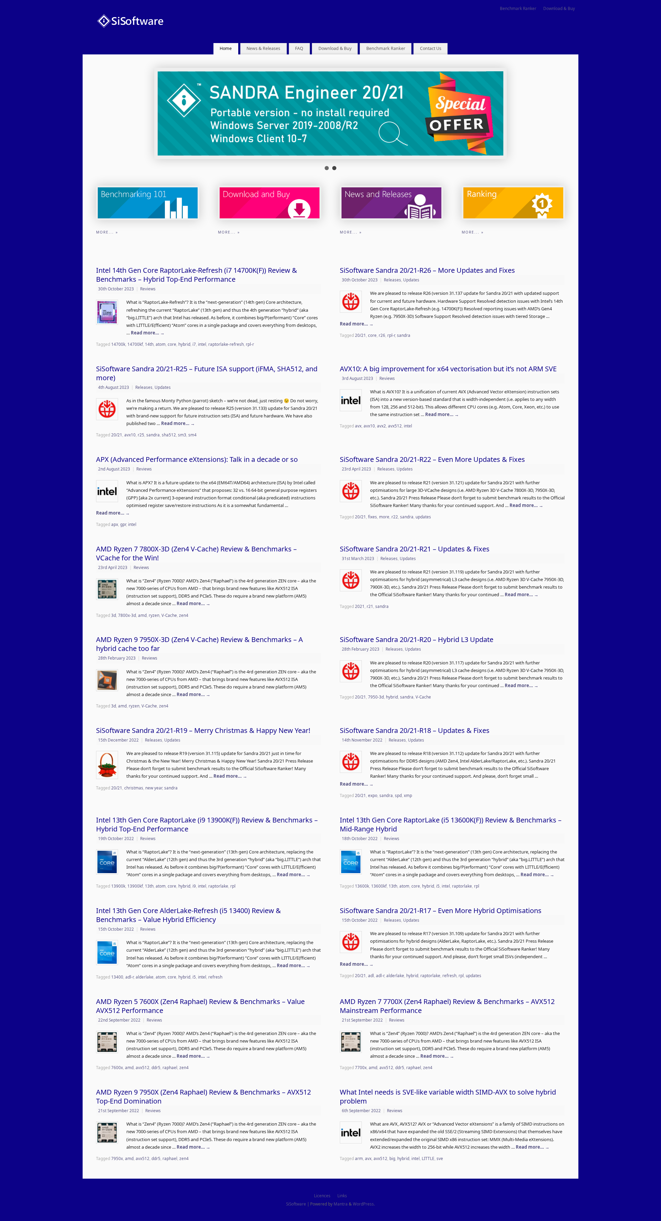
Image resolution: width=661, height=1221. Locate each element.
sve (440, 1158)
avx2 (381, 425)
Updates (411, 279)
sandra (403, 335)
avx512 (395, 425)
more (384, 516)
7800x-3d (127, 615)
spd (398, 795)
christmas (133, 787)
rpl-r (250, 344)
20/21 (360, 335)
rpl (232, 886)
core (172, 344)
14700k (118, 344)
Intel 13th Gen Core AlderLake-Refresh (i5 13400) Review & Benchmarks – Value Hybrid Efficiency (188, 915)
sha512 (169, 434)
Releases (392, 279)
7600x (117, 1067)
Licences (322, 1195)
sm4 (192, 434)
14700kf (135, 344)
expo (372, 795)
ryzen (154, 615)
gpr (123, 524)
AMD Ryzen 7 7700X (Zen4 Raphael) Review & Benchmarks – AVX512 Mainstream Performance (447, 1006)
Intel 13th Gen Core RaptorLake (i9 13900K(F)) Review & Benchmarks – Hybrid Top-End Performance (207, 824)
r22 (394, 516)
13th (149, 886)
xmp (408, 795)
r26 (382, 335)
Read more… (148, 333)
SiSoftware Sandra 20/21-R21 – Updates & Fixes (415, 548)
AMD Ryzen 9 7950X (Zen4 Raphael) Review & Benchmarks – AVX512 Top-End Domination (203, 1096)
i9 (194, 886)
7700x (361, 1067)
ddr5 (155, 1067)
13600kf (379, 886)
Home (226, 48)
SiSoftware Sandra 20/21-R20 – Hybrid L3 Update (416, 639)
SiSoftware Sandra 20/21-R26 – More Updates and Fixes (427, 270)
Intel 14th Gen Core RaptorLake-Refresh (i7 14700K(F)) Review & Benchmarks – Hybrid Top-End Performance (196, 275)
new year (153, 787)
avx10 (130, 434)
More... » (107, 232)
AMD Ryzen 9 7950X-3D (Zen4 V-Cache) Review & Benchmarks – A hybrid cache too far (199, 644)
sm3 (182, 434)
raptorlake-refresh (226, 344)
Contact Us (430, 48)
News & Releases (263, 48)
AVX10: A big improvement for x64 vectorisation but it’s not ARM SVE (448, 368)
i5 (438, 886)
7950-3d (376, 697)
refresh (215, 977)
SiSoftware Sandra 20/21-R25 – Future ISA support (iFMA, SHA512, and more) (206, 373)
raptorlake (218, 886)
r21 (370, 606)
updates (423, 516)
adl (371, 975)
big (392, 1158)
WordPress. (364, 1204)
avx (358, 425)
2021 (360, 606)
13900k (118, 886)
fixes (372, 516)
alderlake (145, 977)
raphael (169, 1067)
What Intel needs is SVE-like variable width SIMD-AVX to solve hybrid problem (448, 1096)
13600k (362, 886)
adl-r (129, 977)
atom (161, 344)
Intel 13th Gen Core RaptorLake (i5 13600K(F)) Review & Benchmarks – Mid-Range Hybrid (451, 824)
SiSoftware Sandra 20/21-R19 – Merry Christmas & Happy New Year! (203, 730)
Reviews (148, 288)
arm (359, 1158)
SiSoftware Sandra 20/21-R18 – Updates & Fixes (415, 730)
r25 (141, 434)
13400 (117, 977)
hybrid (184, 344)
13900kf (135, 886)
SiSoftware (296, 1204)
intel (202, 344)
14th (149, 344)
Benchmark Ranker (518, 8)
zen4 (183, 615)
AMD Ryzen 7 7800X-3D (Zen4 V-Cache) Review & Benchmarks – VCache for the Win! (196, 553)
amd (142, 615)
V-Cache (169, 615)
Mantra (341, 1204)
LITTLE (428, 1158)
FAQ (299, 48)
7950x (117, 1158)
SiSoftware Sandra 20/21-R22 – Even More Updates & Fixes (432, 459)
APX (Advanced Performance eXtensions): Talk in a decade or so (197, 459)
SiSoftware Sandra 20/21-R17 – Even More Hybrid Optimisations (441, 910)
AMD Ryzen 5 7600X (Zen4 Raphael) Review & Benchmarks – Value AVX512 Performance (200, 1006)
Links (342, 1195)
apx (114, 524)
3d (113, 615)
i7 (194, 344)
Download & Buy (559, 8)
